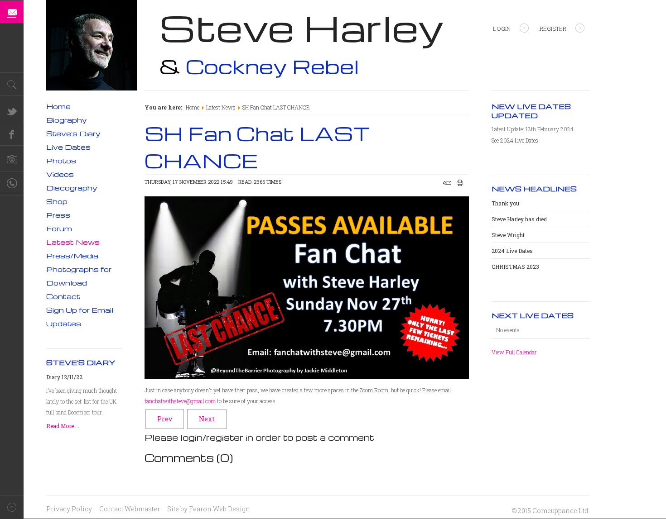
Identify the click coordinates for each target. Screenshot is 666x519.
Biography (66, 119)
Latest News (221, 107)
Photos (61, 160)
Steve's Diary (73, 133)
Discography (71, 187)
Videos (60, 174)
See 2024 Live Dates (515, 140)
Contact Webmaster (129, 509)
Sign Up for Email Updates (79, 316)
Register (553, 28)
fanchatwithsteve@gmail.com (180, 401)
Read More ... (62, 425)
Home (192, 107)
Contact (63, 296)
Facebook (12, 134)
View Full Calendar (514, 352)
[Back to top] (12, 507)
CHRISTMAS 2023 (515, 266)
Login (502, 28)
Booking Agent (12, 183)
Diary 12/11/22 (64, 377)
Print (460, 183)
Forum (59, 228)
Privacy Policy (69, 509)
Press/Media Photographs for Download (78, 269)
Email (447, 183)
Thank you (505, 203)
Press (58, 214)
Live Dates (68, 147)
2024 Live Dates (512, 250)
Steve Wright (508, 234)
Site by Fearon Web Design (208, 509)
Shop (57, 201)
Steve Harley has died (519, 219)
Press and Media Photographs (12, 160)
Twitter (12, 110)
